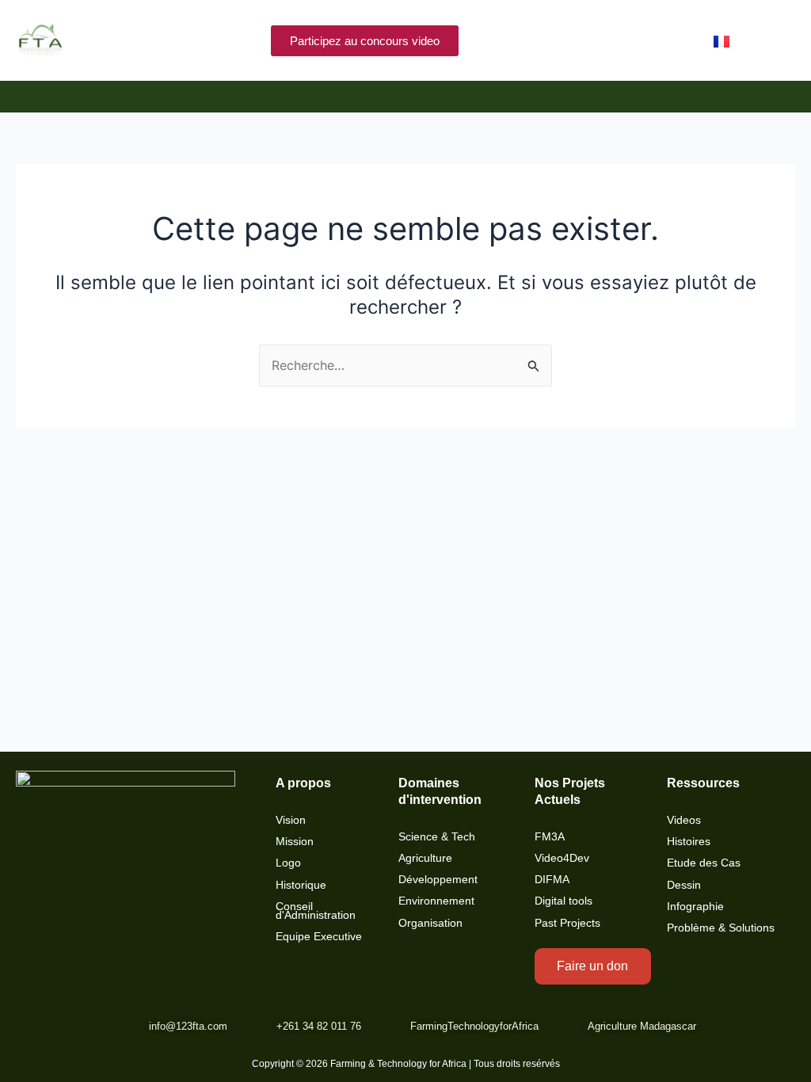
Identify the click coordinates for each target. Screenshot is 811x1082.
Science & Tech (436, 836)
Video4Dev (562, 858)
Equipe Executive (319, 936)
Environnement (436, 901)
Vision (291, 820)
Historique (301, 885)
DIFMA (552, 879)
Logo (288, 863)
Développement (438, 879)
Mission (295, 841)
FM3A (550, 836)
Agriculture (425, 858)
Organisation (430, 923)
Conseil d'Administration (316, 911)
